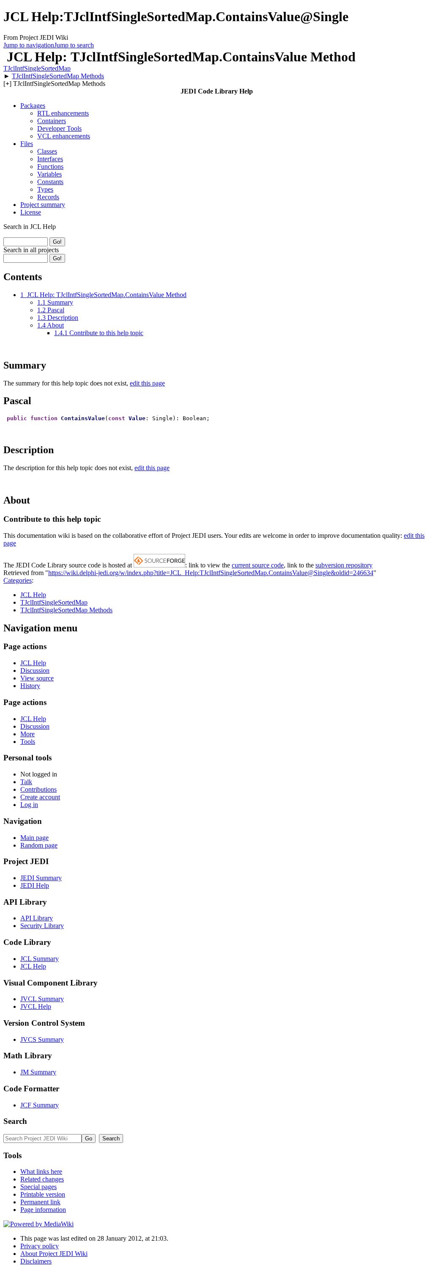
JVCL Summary (42, 998)
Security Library (42, 925)
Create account (40, 797)
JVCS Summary (42, 1039)
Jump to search (74, 45)
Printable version (42, 1194)
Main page (34, 837)
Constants (50, 181)
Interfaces (50, 158)
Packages (32, 105)
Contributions (38, 789)
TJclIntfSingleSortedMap (37, 68)
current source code (258, 565)
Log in (29, 804)
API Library (36, 918)
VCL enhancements (63, 136)
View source (37, 678)
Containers (51, 120)
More (27, 734)
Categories (17, 580)
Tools (27, 741)
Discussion (34, 670)
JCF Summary (39, 1105)
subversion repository (344, 565)
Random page (39, 845)
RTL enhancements (63, 113)
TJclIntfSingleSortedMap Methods (58, 76)
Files (26, 143)
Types (45, 189)
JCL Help (33, 594)
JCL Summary (39, 958)
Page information (43, 1209)
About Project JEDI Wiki (54, 1253)
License (30, 212)
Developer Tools (59, 128)
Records (48, 197)
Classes (47, 151)
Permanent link (40, 1202)
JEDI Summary (41, 877)
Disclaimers (36, 1261)
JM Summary (38, 1072)
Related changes (42, 1179)
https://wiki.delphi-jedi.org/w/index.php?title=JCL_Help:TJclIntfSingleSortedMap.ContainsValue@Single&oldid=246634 (210, 572)
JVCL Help (35, 1006)
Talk (26, 781)
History (30, 685)
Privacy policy (39, 1246)
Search (15, 1121)
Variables (49, 174)
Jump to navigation (28, 45)
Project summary (42, 204)
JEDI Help (34, 885)
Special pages (38, 1186)
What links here (41, 1171)
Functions (50, 166)
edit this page (147, 383)
